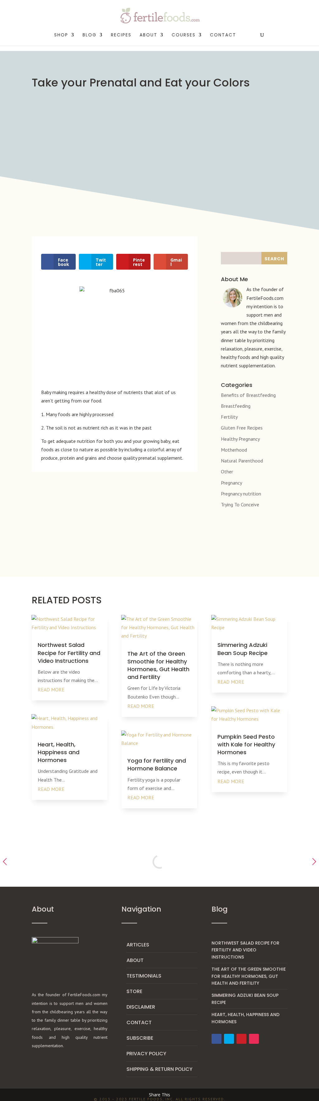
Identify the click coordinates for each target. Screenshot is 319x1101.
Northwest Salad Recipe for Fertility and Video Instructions (69, 652)
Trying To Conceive (240, 504)
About (135, 960)
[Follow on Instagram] (254, 1039)
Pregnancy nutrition (241, 493)
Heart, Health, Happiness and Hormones (58, 752)
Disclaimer (140, 1006)
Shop (61, 35)
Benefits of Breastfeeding (248, 395)
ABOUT (148, 35)
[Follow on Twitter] (229, 1039)
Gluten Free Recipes (242, 428)
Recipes (121, 35)
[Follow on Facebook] (216, 1039)
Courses (184, 35)
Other (227, 471)
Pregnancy (231, 483)
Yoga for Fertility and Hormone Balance (156, 764)
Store (134, 991)
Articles (137, 944)
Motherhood (234, 450)
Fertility (229, 417)
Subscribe (139, 1038)
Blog (90, 35)
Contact (223, 35)
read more (51, 689)
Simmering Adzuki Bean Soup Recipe (242, 649)
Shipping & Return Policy (159, 1069)
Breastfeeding (235, 406)
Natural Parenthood (242, 461)
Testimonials (143, 975)
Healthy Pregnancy (240, 439)
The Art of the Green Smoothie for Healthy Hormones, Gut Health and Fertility (158, 665)
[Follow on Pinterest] (241, 1039)
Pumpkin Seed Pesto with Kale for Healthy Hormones (246, 744)
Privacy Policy (146, 1053)
